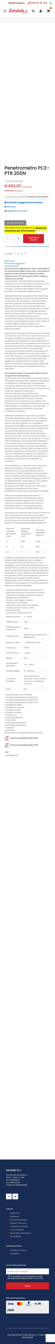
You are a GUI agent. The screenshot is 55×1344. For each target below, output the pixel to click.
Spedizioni (14, 1216)
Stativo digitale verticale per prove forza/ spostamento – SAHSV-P (27, 917)
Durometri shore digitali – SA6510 (27, 1113)
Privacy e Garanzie (18, 1223)
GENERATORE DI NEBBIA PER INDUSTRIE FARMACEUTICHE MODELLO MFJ (27, 876)
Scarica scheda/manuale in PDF (24, 738)
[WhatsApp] (50, 3)
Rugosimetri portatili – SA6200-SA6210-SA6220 (27, 1075)
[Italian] (16, 3)
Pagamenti (15, 1213)
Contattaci (14, 1253)
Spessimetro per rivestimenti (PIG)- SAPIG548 (27, 956)
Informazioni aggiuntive (14, 263)
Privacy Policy (37, 1278)
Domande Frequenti (18, 1219)
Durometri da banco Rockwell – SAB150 (27, 1151)
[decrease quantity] (7, 238)
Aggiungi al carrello (33, 238)
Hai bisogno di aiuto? (28, 197)
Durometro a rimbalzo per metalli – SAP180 (27, 799)
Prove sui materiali (22, 246)
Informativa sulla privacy (20, 1233)
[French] (12, 3)
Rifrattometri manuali (40, 246)
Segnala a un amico (17, 210)
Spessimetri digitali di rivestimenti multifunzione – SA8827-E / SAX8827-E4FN (27, 995)
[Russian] (21, 3)
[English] (9, 3)
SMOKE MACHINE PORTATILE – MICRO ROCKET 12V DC (27, 837)
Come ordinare (16, 1229)
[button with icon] (9, 1196)
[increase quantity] (18, 238)
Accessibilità (15, 1236)
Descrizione (9, 261)
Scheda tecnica (17, 223)
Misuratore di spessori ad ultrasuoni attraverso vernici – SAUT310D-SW (27, 1035)
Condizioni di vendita (19, 1226)
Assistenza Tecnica (18, 1250)
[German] (14, 3)
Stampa (11, 206)
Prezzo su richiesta (27, 803)
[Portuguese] (19, 3)
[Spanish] (24, 3)
